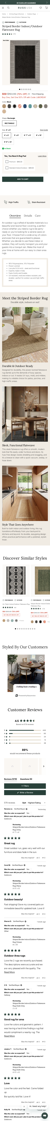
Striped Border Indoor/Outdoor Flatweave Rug (16, 17)
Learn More (42, 156)
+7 (21, 620)
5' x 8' (16, 135)
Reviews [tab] (10, 779)
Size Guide (44, 130)
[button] (9, 34)
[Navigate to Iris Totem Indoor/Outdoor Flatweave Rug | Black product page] (16, 581)
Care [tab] (38, 215)
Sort (24, 803)
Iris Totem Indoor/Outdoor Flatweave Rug (16, 604)
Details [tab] (28, 215)
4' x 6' (6, 135)
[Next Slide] (44, 766)
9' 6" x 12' (8, 142)
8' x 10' (39, 135)
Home (4, 14)
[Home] (25, 7)
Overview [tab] (15, 215)
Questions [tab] (26, 779)
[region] (25, 766)
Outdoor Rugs (31, 14)
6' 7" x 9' (27, 135)
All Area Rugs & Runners (16, 14)
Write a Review (30, 793)
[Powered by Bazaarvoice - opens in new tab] (25, 696)
